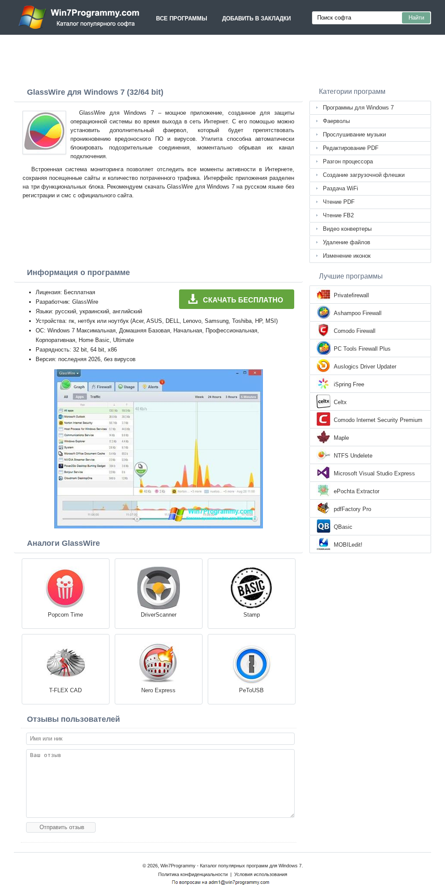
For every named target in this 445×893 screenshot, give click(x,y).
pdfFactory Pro (352, 509)
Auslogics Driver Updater (365, 366)
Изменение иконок (347, 255)
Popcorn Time (65, 614)
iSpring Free (349, 384)
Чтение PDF (339, 202)
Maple (341, 438)
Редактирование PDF (351, 148)
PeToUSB (251, 690)
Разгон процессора (348, 161)
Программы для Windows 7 (358, 107)
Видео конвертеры (347, 229)
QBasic (343, 527)
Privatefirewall (351, 295)
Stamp (251, 614)
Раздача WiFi (340, 188)
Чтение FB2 (338, 215)
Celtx (340, 402)
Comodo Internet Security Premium (378, 420)
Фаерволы (336, 121)
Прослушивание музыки (354, 134)
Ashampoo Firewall (358, 313)
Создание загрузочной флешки (364, 175)
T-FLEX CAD (65, 690)
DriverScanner (158, 614)
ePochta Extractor (356, 491)
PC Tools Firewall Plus (362, 348)
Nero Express (158, 690)
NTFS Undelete (353, 455)
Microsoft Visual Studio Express (374, 473)
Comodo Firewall (354, 331)
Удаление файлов (346, 242)
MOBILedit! (348, 544)
